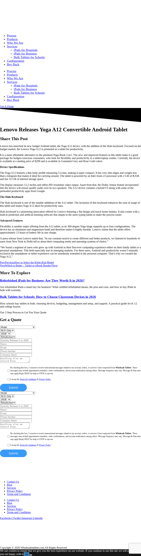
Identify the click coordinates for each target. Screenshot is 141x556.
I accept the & (30, 379)
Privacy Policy (45, 379)
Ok (26, 554)
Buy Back (13, 64)
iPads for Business (25, 53)
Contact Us (13, 481)
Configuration (15, 61)
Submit (13, 387)
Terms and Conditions (19, 494)
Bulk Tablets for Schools (29, 57)
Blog (9, 484)
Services (12, 46)
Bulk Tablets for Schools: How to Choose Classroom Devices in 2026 (48, 297)
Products (12, 39)
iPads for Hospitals (25, 50)
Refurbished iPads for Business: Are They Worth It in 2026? (42, 280)
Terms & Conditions (28, 379)
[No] (30, 554)
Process (11, 35)
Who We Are (15, 42)
